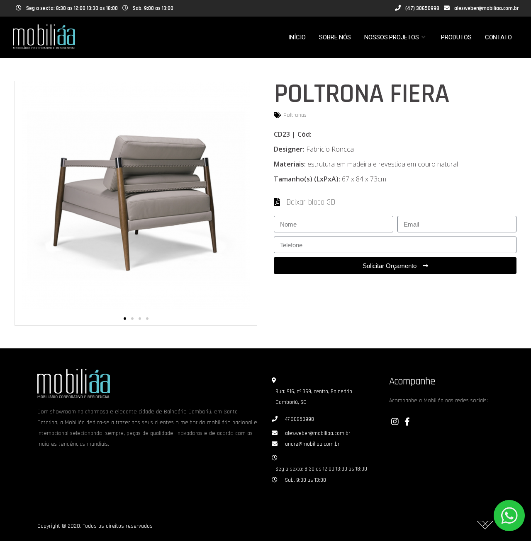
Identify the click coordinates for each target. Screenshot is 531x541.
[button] (125, 318)
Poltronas (295, 115)
